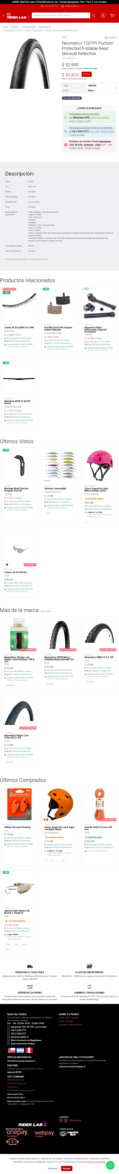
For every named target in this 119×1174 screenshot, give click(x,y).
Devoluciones (12, 1087)
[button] (29, 63)
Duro (64, 37)
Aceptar (67, 1168)
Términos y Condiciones (16, 1083)
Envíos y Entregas (66, 1021)
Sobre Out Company (15, 1080)
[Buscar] (93, 15)
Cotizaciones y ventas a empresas (21, 1090)
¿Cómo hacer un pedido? (69, 1017)
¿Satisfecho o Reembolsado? (70, 1024)
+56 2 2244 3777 (51, 6)
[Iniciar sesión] (103, 15)
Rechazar (52, 1168)
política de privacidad (96, 1161)
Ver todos (46, 611)
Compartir (112, 37)
